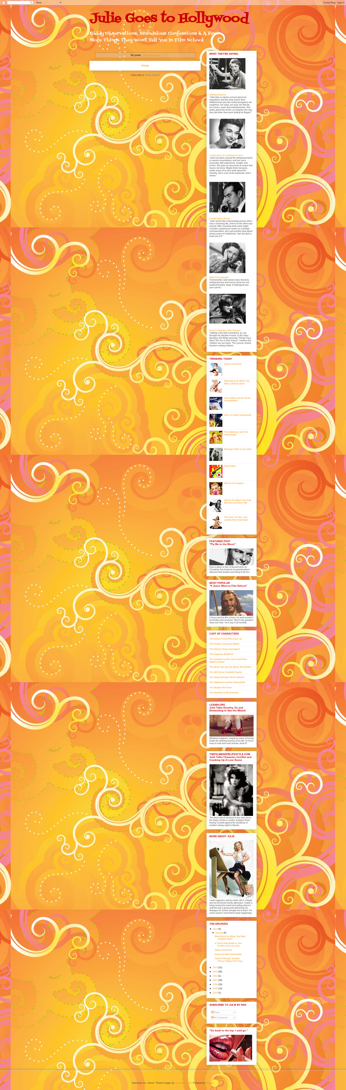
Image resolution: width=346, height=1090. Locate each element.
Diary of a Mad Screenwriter (237, 415)
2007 (215, 980)
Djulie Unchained (232, 364)
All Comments (221, 1017)
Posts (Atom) (152, 75)
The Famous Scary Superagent (224, 649)
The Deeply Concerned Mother (224, 644)
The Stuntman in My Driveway (224, 692)
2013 (215, 971)
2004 (215, 992)
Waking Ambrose (217, 94)
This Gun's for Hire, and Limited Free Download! (236, 518)
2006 (215, 984)
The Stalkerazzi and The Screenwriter (236, 433)
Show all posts (151, 55)
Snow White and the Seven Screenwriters (237, 399)
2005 (215, 988)
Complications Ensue (219, 218)
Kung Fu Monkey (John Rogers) (225, 330)
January (219, 933)
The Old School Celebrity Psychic (225, 672)
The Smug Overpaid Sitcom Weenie (226, 677)
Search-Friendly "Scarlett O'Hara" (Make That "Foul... (229, 959)
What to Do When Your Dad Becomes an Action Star (237, 501)
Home (145, 65)
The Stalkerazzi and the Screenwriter (227, 682)
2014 (215, 967)
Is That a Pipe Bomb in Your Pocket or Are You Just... (228, 944)
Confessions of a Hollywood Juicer (226, 155)
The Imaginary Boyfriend (221, 654)
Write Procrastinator (219, 277)
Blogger (210, 1083)
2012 (215, 976)
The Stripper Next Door (220, 687)
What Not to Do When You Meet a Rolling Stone (237, 382)
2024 (215, 929)
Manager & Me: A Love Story (238, 449)
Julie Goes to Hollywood (169, 18)
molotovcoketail (183, 1083)
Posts (216, 1012)
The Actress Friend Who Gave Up (225, 639)
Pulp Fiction (230, 466)
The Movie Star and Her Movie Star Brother (230, 667)
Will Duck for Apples (234, 483)
